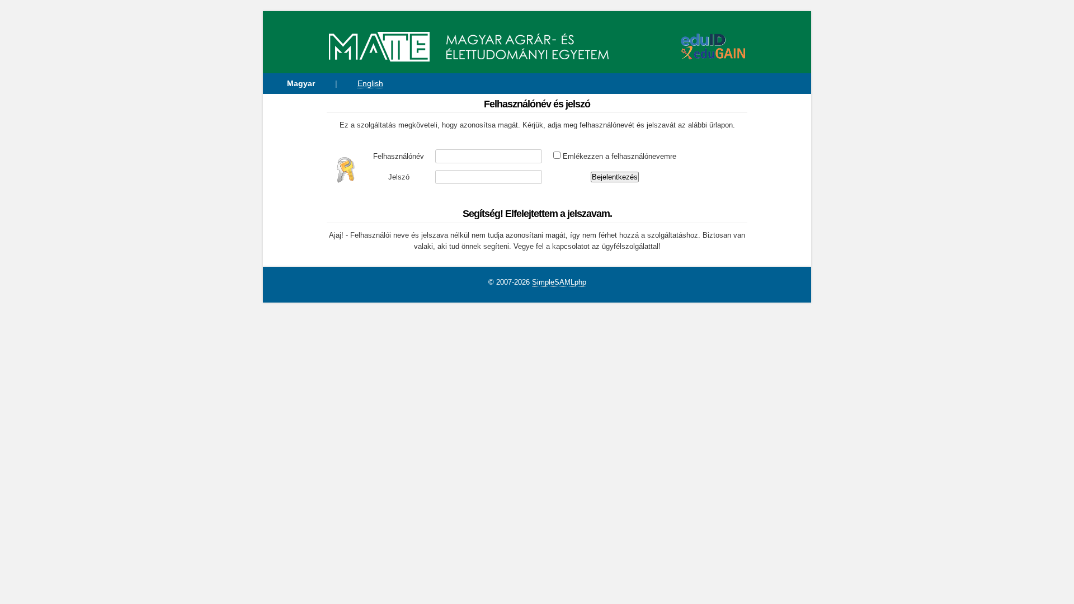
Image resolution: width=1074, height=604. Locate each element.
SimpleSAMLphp (559, 282)
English (370, 83)
